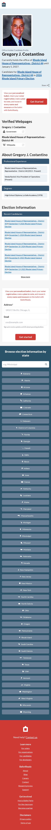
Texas (25, 664)
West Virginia (25, 698)
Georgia (25, 441)
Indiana (25, 468)
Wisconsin (25, 705)
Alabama (25, 374)
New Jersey (25, 576)
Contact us (31, 737)
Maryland (25, 509)
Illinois (25, 461)
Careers (25, 778)
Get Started (36, 101)
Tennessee (25, 658)
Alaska (25, 380)
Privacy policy (25, 819)
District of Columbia (25, 428)
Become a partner (25, 808)
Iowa (25, 475)
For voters (25, 748)
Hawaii (25, 448)
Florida (25, 434)
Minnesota (25, 529)
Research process (25, 786)
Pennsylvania (25, 631)
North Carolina (25, 597)
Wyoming (25, 712)
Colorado (25, 407)
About (25, 770)
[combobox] (25, 310)
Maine (25, 502)
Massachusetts (25, 516)
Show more (25, 277)
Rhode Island (25, 637)
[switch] (46, 85)
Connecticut (25, 414)
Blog (26, 774)
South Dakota (25, 651)
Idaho (25, 455)
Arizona (25, 387)
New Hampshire (25, 570)
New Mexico (25, 583)
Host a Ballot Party (25, 800)
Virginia (25, 685)
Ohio (25, 610)
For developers (25, 760)
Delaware (25, 421)
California (25, 401)
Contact (25, 782)
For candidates (26, 756)
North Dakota (25, 604)
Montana (25, 549)
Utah (25, 671)
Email (6, 317)
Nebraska (25, 556)
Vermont (25, 678)
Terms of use (25, 823)
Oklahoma (25, 617)
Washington (25, 691)
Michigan (25, 522)
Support (25, 789)
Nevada (25, 563)
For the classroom (25, 804)
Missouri (26, 543)
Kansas (25, 482)
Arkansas (25, 394)
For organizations (25, 752)
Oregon (25, 624)
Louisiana (25, 495)
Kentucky (25, 489)
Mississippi (25, 536)
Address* (8, 304)
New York (25, 590)
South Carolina (25, 644)
